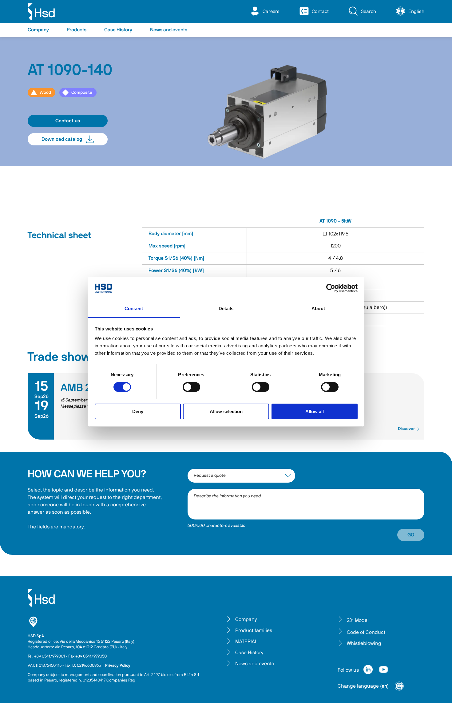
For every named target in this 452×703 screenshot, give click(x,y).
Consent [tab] (134, 308)
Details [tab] (226, 308)
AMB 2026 (85, 388)
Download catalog (62, 139)
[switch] (191, 387)
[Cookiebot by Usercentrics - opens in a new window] (331, 288)
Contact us (67, 120)
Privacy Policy (117, 666)
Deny (137, 411)
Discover (406, 429)
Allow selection (226, 411)
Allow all (314, 411)
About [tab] (318, 308)
